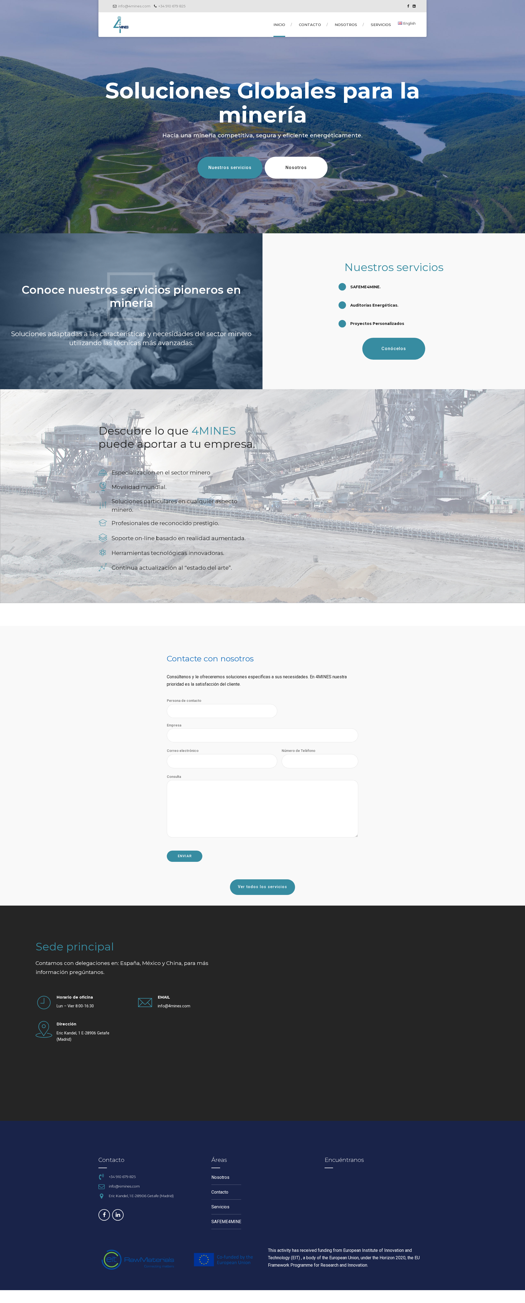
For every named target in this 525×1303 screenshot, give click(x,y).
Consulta (174, 777)
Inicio (279, 24)
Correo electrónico (183, 751)
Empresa (174, 725)
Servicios (381, 24)
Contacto (310, 24)
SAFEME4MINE (226, 1221)
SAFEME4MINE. (365, 287)
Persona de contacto (184, 701)
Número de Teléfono (298, 751)
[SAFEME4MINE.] (342, 287)
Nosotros (346, 24)
